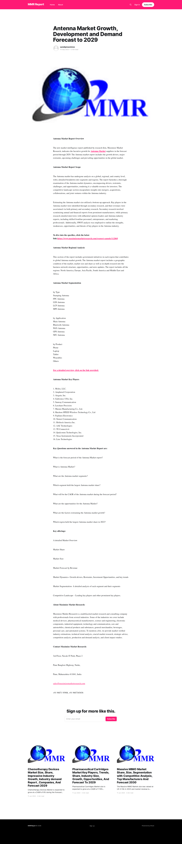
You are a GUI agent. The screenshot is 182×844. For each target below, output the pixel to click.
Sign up (92, 826)
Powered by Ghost (148, 826)
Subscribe (148, 5)
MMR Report (36, 4)
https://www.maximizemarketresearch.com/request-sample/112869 (87, 238)
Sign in (137, 5)
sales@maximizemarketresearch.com (69, 683)
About (60, 5)
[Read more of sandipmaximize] (56, 48)
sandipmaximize (67, 47)
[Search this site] (130, 4)
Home (52, 5)
